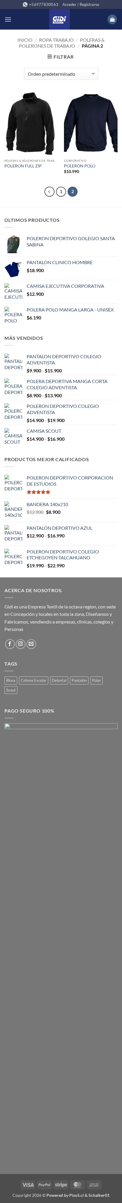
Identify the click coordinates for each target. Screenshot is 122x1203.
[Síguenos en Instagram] (20, 644)
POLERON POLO (79, 166)
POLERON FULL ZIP (23, 166)
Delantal (59, 680)
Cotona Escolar (33, 680)
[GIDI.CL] (59, 19)
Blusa (10, 680)
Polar (96, 680)
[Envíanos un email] (31, 644)
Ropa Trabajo (56, 40)
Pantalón (79, 680)
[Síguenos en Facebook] (10, 644)
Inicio (25, 40)
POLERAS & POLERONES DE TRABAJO (62, 42)
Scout (11, 690)
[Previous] (49, 192)
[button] (80, 4)
